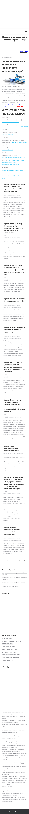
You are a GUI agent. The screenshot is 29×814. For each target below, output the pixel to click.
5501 (19, 563)
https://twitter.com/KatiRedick (19, 142)
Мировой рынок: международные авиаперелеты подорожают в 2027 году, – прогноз (14, 742)
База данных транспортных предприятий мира (13, 582)
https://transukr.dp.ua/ (7, 150)
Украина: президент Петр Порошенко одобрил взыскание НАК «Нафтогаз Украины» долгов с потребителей (13, 228)
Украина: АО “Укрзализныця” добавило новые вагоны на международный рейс (13, 721)
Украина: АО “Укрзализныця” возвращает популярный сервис (12, 790)
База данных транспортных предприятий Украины (14, 573)
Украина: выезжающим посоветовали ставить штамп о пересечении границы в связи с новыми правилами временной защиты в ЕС (14, 730)
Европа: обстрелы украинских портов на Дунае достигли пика (14, 773)
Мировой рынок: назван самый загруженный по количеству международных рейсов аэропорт (14, 781)
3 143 (19, 561)
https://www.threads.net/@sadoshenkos (12, 176)
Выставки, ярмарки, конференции (10, 586)
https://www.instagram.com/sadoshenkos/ (12, 170)
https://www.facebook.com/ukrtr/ (10, 122)
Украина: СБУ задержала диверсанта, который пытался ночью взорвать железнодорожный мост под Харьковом (14, 367)
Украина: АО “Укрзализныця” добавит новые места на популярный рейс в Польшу (13, 750)
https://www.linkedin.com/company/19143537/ (13, 157)
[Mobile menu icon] (26, 31)
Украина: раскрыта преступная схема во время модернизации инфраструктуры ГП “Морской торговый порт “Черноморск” (14, 736)
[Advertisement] (14, 14)
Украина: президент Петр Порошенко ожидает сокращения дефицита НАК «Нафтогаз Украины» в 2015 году (13, 269)
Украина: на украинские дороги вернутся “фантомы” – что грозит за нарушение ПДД (13, 762)
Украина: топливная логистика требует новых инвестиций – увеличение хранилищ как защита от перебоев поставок (14, 799)
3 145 (6, 563)
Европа (5, 453)
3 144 (24, 561)
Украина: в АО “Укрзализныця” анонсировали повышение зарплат (13, 785)
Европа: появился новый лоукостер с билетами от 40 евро (14, 725)
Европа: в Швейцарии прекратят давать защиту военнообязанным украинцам (14, 746)
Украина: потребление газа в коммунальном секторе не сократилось (14, 329)
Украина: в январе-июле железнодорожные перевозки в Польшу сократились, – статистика (14, 713)
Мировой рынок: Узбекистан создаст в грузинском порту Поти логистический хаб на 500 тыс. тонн (14, 754)
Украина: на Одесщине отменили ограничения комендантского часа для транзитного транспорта (14, 777)
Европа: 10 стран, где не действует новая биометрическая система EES (12, 794)
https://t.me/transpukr (7, 134)
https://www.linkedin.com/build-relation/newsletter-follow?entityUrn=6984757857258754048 (13, 162)
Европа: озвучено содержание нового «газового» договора (11, 448)
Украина (5, 194)
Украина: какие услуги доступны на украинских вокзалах (13, 717)
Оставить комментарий (15, 197)
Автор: (11, 195)
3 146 (11, 563)
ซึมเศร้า (3, 178)
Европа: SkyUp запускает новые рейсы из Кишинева (12, 758)
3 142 (14, 561)
